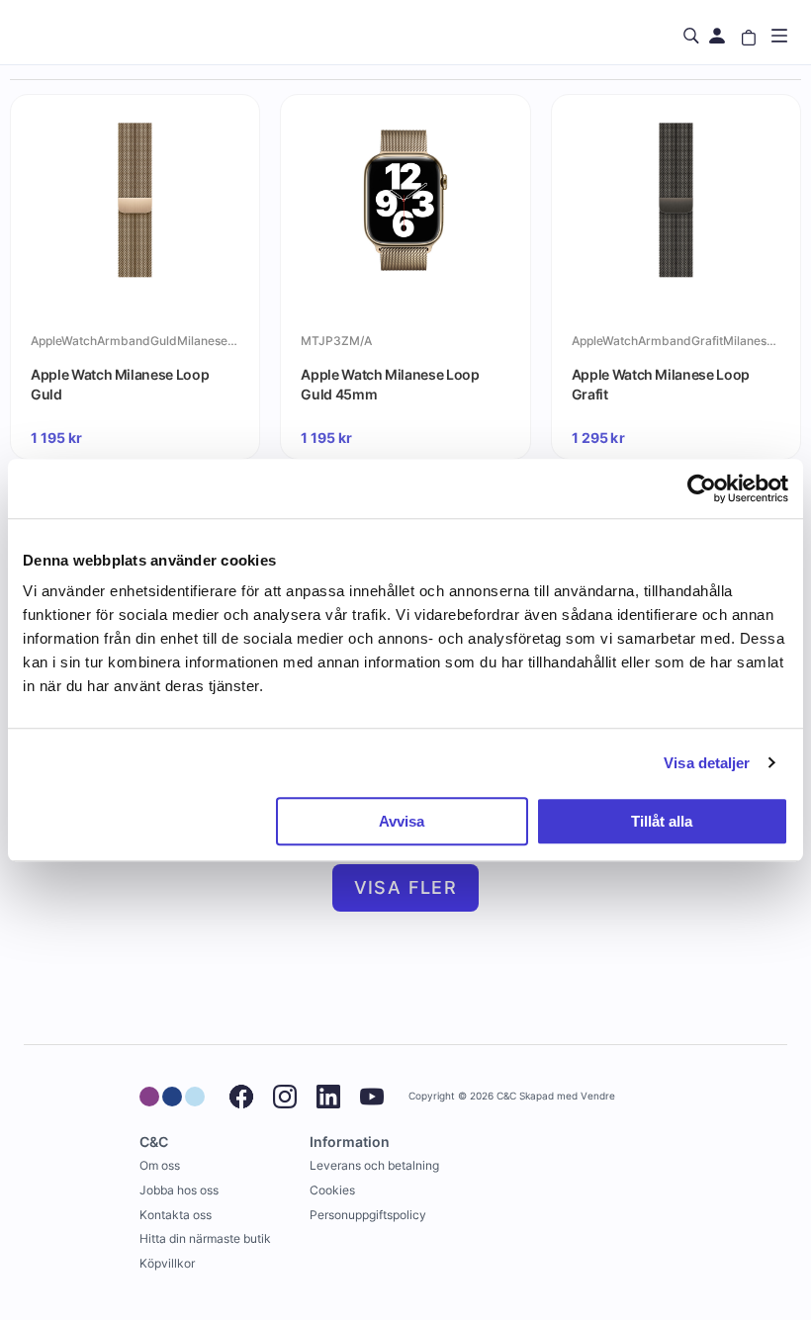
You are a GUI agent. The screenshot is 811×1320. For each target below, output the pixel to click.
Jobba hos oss (179, 1190)
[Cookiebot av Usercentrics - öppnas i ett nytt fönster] (701, 488)
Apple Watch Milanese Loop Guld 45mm (390, 384)
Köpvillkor (167, 1263)
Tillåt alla (661, 821)
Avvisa (401, 821)
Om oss (159, 1165)
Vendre (598, 1096)
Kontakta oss (175, 1214)
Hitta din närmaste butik (205, 1238)
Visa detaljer (707, 762)
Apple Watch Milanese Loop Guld (120, 384)
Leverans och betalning (374, 1165)
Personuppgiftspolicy (368, 1214)
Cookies (332, 1190)
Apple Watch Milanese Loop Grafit (661, 384)
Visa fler (406, 887)
